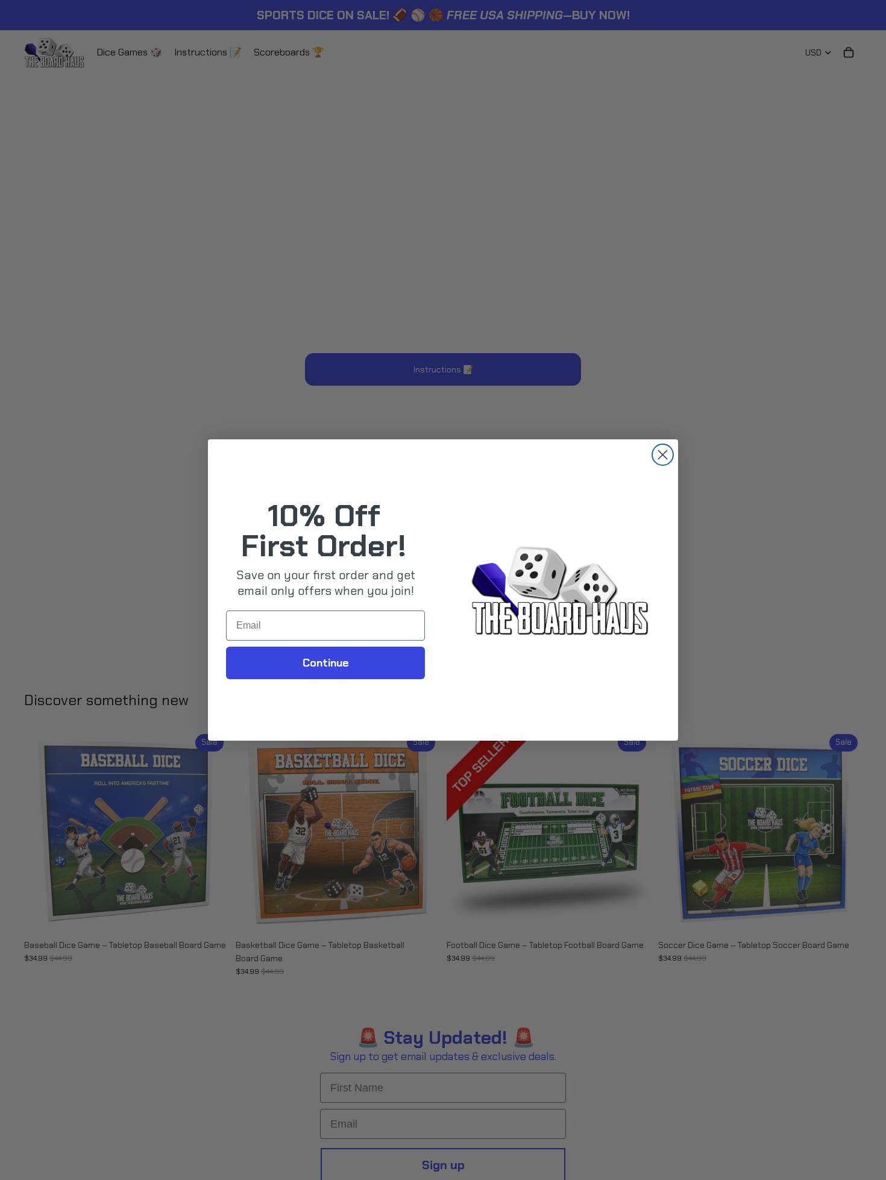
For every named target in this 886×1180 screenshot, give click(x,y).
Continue (326, 663)
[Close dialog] (662, 454)
